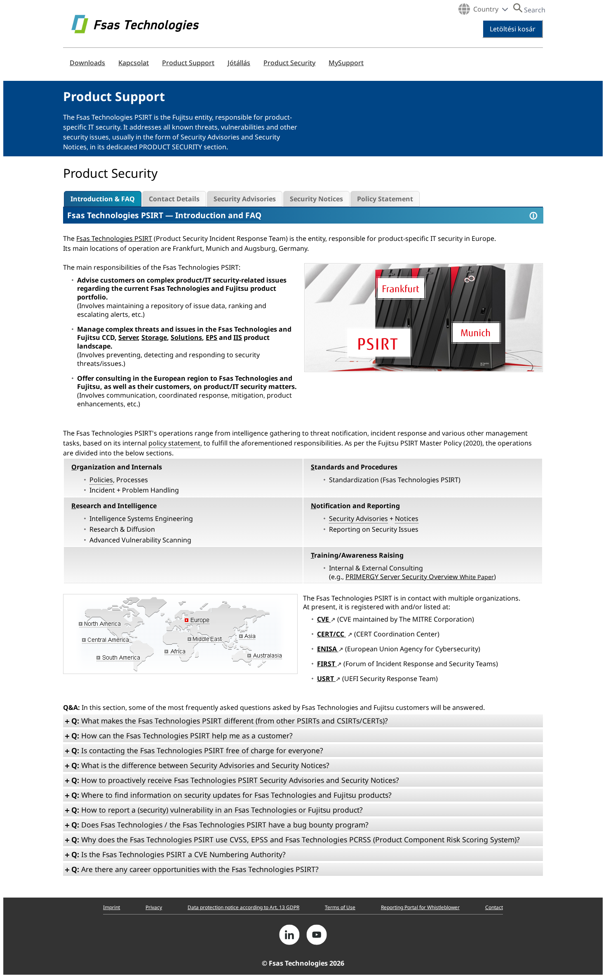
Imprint (111, 907)
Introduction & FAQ (102, 198)
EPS (211, 337)
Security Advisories (245, 198)
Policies (101, 479)
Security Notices (316, 198)
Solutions (186, 337)
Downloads (87, 62)
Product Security (289, 62)
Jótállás (239, 62)
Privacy (154, 907)
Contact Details (174, 198)
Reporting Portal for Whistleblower (420, 907)
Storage (154, 337)
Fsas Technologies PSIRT (115, 215)
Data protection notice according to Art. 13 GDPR (243, 907)
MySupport (346, 62)
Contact (494, 907)
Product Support (188, 62)
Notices (406, 518)
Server (128, 337)
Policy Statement (385, 198)
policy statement (174, 443)
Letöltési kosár (513, 28)
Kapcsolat (133, 62)
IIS (237, 337)
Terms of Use (340, 907)
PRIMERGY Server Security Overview (419, 576)
